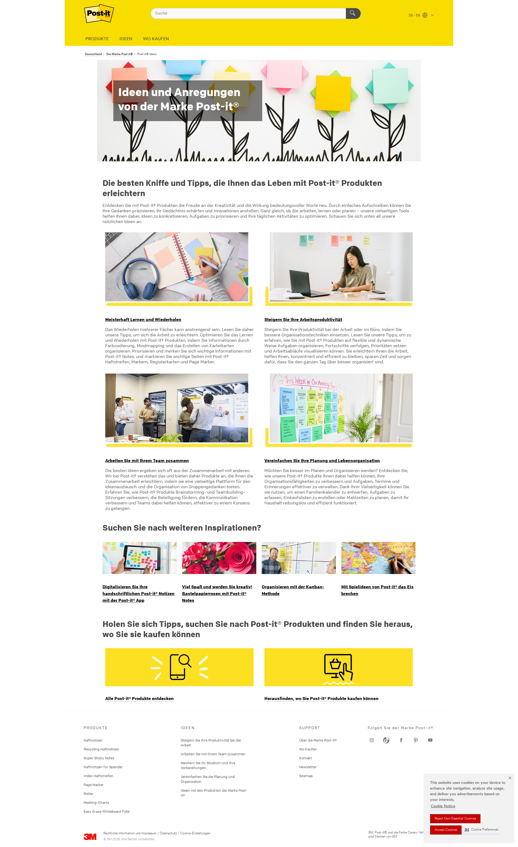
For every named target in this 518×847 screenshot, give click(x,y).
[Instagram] (372, 740)
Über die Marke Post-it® (318, 740)
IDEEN (126, 39)
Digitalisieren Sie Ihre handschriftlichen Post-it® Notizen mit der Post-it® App (139, 593)
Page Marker (94, 785)
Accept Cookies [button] (446, 830)
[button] (481, 829)
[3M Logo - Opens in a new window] (99, 13)
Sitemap (306, 776)
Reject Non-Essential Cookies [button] (455, 818)
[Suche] (353, 13)
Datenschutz (168, 833)
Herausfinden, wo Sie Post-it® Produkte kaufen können (321, 698)
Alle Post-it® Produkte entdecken (139, 698)
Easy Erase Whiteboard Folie (107, 811)
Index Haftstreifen (98, 776)
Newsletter (308, 767)
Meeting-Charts (96, 802)
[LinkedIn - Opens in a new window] (386, 740)
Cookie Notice (443, 806)
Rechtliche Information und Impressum (129, 833)
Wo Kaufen (308, 749)
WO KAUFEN (156, 39)
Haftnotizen (93, 740)
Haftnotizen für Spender (103, 767)
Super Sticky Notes (99, 758)
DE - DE (415, 15)
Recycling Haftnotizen (101, 749)
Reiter (88, 793)
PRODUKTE (97, 39)
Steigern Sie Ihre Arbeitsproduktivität (303, 319)
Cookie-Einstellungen (195, 833)
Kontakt (305, 758)
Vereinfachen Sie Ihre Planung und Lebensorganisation (322, 460)
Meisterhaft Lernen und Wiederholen (143, 319)
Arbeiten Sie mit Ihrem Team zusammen (147, 460)
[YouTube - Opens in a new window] (401, 740)
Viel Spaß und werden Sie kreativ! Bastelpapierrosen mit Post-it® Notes (217, 593)
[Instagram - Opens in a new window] (430, 740)
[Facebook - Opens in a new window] (416, 740)
